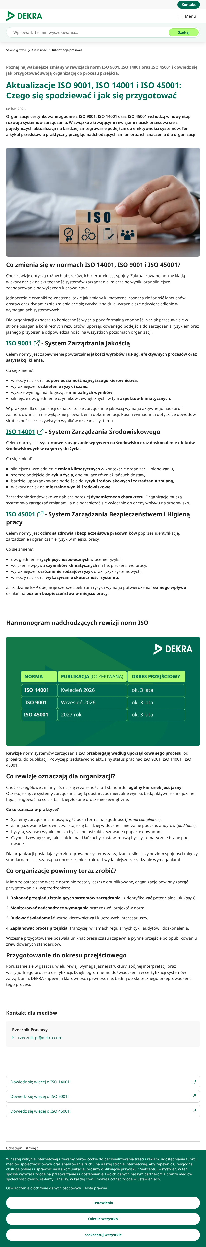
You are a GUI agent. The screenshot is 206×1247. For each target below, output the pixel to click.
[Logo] (26, 16)
